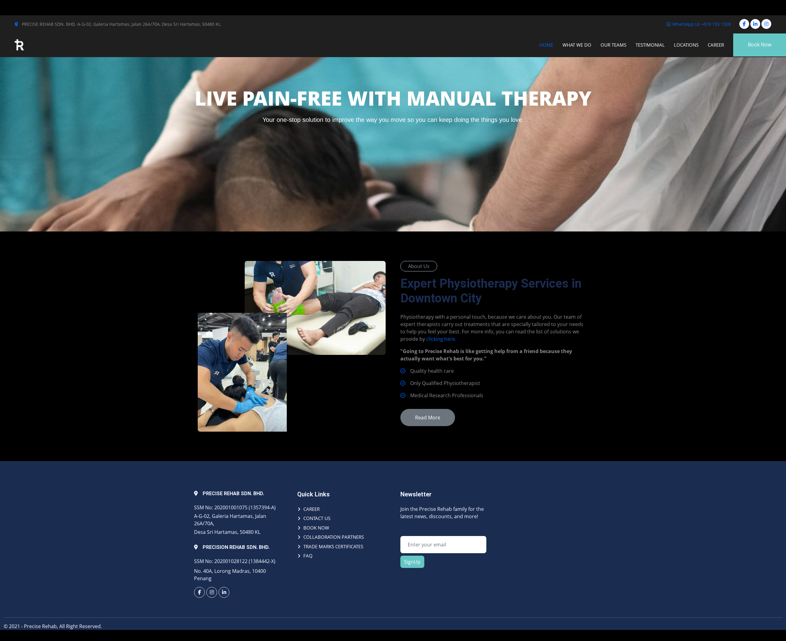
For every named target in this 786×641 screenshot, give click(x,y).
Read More (427, 417)
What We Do (576, 45)
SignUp (412, 561)
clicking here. (441, 339)
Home (546, 45)
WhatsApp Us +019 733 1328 (701, 24)
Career (716, 45)
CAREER (311, 509)
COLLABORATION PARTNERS (333, 537)
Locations (686, 45)
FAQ (308, 556)
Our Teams (613, 45)
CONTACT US (316, 518)
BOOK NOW (316, 528)
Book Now (759, 44)
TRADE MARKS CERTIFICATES (333, 546)
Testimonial (650, 45)
